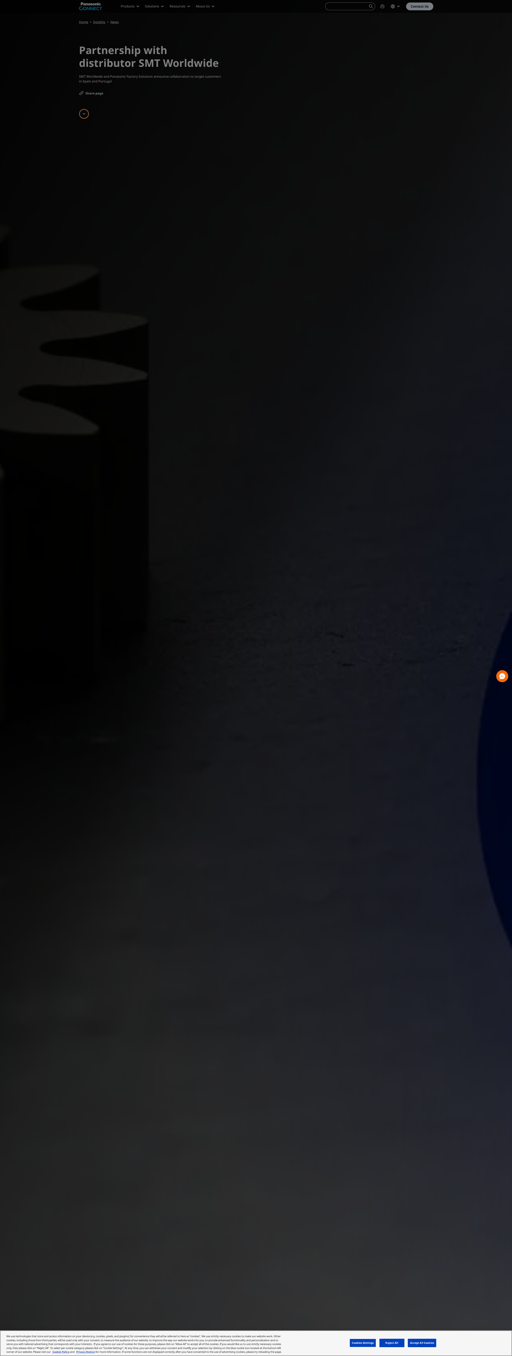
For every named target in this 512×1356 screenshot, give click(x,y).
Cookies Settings (363, 1343)
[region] (256, 1343)
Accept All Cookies (422, 1343)
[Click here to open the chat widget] (502, 676)
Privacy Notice (85, 1352)
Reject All (391, 1343)
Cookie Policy (60, 1352)
